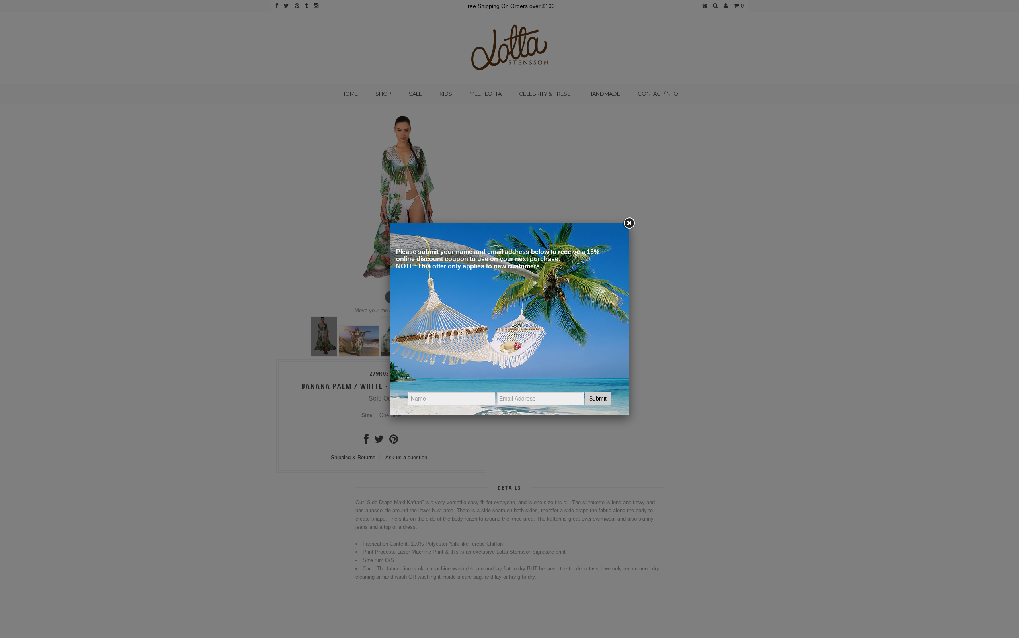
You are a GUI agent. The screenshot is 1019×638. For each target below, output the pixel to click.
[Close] (629, 223)
